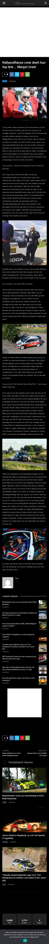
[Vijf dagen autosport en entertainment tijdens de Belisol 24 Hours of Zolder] (43, 615)
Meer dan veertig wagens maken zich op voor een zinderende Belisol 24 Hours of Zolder (18, 668)
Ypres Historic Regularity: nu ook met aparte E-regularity (18, 635)
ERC (4, 884)
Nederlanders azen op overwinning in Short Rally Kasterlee (19, 603)
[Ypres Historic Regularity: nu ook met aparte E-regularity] (43, 636)
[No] (46, 937)
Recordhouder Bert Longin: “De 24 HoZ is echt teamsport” (18, 679)
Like (9, 914)
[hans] (7, 582)
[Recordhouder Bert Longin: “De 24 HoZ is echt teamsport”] (43, 680)
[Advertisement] (24, 32)
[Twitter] (17, 74)
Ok (25, 940)
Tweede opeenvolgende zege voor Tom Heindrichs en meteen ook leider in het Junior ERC (18, 646)
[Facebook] (11, 74)
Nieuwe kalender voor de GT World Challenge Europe (11, 754)
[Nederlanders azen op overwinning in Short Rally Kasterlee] (43, 604)
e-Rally (5, 842)
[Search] (46, 3)
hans (17, 578)
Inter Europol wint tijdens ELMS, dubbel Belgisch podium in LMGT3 (19, 624)
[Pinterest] (22, 74)
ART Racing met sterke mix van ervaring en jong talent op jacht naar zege (19, 657)
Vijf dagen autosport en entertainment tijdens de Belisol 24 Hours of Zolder (19, 614)
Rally (4, 81)
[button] (4, 3)
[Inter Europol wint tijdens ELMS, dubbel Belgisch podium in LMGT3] (43, 626)
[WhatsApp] (27, 74)
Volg (24, 914)
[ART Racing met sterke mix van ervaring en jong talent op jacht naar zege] (43, 658)
